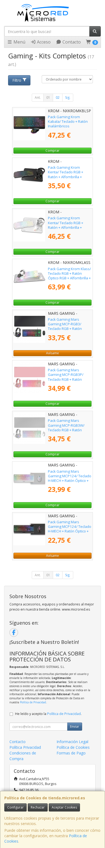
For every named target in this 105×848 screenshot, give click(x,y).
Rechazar (38, 807)
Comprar (53, 150)
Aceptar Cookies (64, 807)
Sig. (67, 97)
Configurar (15, 807)
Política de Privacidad (33, 702)
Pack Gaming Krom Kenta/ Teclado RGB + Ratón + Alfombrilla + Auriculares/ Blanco (65, 225)
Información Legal (72, 741)
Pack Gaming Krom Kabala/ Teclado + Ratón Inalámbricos (68, 121)
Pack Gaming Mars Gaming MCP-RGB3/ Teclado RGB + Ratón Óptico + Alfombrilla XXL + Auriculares (69, 328)
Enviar (74, 726)
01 (48, 97)
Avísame (52, 353)
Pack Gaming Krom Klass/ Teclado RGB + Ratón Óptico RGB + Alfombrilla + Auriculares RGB (69, 275)
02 (58, 97)
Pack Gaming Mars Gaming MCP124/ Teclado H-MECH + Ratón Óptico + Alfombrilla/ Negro (69, 528)
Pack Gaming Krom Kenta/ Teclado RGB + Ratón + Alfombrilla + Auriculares (65, 174)
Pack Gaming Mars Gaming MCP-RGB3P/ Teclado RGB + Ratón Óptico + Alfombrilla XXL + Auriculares (69, 379)
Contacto (71, 42)
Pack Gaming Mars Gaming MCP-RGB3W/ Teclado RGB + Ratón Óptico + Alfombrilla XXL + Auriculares (69, 430)
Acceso (43, 42)
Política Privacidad (25, 747)
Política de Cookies (73, 747)
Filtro (16, 80)
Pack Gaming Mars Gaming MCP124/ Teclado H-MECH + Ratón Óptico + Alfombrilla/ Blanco (69, 478)
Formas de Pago (71, 753)
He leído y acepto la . (48, 713)
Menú (18, 42)
